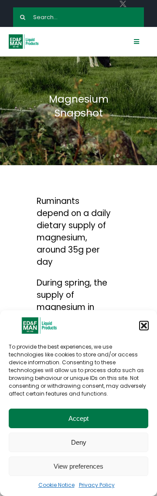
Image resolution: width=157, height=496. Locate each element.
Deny (78, 442)
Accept (78, 418)
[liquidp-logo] (24, 37)
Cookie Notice (56, 485)
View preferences (78, 466)
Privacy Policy (97, 485)
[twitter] (122, 3)
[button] (144, 325)
